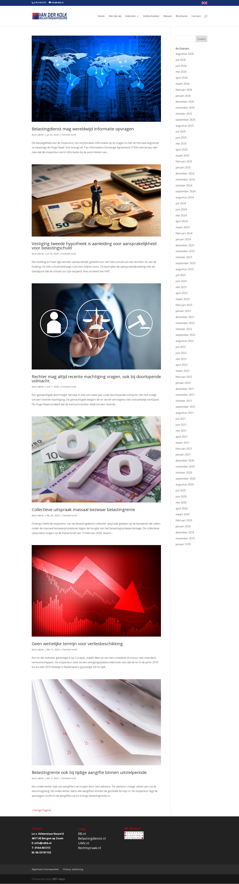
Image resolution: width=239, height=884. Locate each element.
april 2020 (182, 508)
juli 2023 (181, 275)
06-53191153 (43, 852)
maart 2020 (182, 514)
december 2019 (185, 532)
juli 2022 (181, 347)
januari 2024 (183, 239)
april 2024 (182, 221)
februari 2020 (184, 520)
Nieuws (168, 16)
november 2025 (185, 107)
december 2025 (185, 101)
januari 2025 (183, 167)
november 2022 (185, 323)
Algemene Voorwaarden (45, 869)
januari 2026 (183, 96)
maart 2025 (182, 155)
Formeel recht (68, 134)
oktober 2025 (184, 113)
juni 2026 (181, 66)
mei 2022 (181, 359)
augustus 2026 (185, 54)
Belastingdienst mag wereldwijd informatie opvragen (83, 129)
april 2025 (182, 149)
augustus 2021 (185, 413)
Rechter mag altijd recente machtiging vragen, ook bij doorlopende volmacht (96, 379)
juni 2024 (181, 209)
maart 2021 (182, 442)
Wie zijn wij (115, 16)
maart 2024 (182, 227)
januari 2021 (183, 454)
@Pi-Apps (59, 879)
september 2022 (185, 335)
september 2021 (185, 407)
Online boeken (151, 16)
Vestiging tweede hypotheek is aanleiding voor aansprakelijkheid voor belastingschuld (94, 246)
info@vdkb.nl (43, 843)
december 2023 (185, 245)
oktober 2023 (184, 257)
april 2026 (182, 77)
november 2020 (185, 466)
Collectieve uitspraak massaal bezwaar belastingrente (83, 509)
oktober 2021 (184, 400)
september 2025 (185, 119)
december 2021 (185, 389)
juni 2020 (181, 496)
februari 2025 (184, 161)
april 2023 (182, 293)
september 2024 (185, 191)
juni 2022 (181, 353)
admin (40, 134)
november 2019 (185, 538)
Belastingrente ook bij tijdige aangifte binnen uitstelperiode (89, 772)
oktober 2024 (184, 185)
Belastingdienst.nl (92, 838)
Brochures (181, 16)
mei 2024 (181, 215)
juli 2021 (181, 419)
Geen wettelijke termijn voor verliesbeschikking (77, 644)
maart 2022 (182, 371)
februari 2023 (184, 305)
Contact (196, 16)
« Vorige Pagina (41, 810)
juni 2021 (181, 424)
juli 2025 (181, 131)
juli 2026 (181, 60)
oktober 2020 (184, 472)
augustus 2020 (185, 484)
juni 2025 (181, 137)
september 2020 (185, 478)
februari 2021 (184, 448)
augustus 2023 (185, 269)
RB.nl (82, 833)
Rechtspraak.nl (89, 848)
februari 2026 (184, 90)
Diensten (131, 16)
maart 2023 (182, 299)
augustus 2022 (185, 341)
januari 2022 (183, 383)
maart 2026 (182, 84)
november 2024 (185, 179)
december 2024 (185, 173)
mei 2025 (181, 143)
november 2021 (185, 394)
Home (101, 16)
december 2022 (185, 317)
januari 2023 (183, 311)
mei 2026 (181, 71)
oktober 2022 (184, 329)
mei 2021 (181, 430)
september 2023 (185, 263)
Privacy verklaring (73, 869)
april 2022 (182, 365)
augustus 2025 (185, 125)
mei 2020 (181, 502)
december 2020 (185, 460)
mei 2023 (181, 287)
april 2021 (182, 436)
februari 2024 (184, 233)
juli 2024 (181, 203)
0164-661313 (40, 2)
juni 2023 (181, 281)
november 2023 (185, 251)
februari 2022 (184, 377)
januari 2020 (183, 526)
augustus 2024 (185, 197)
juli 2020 (181, 490)
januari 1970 (183, 544)
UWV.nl (83, 843)
